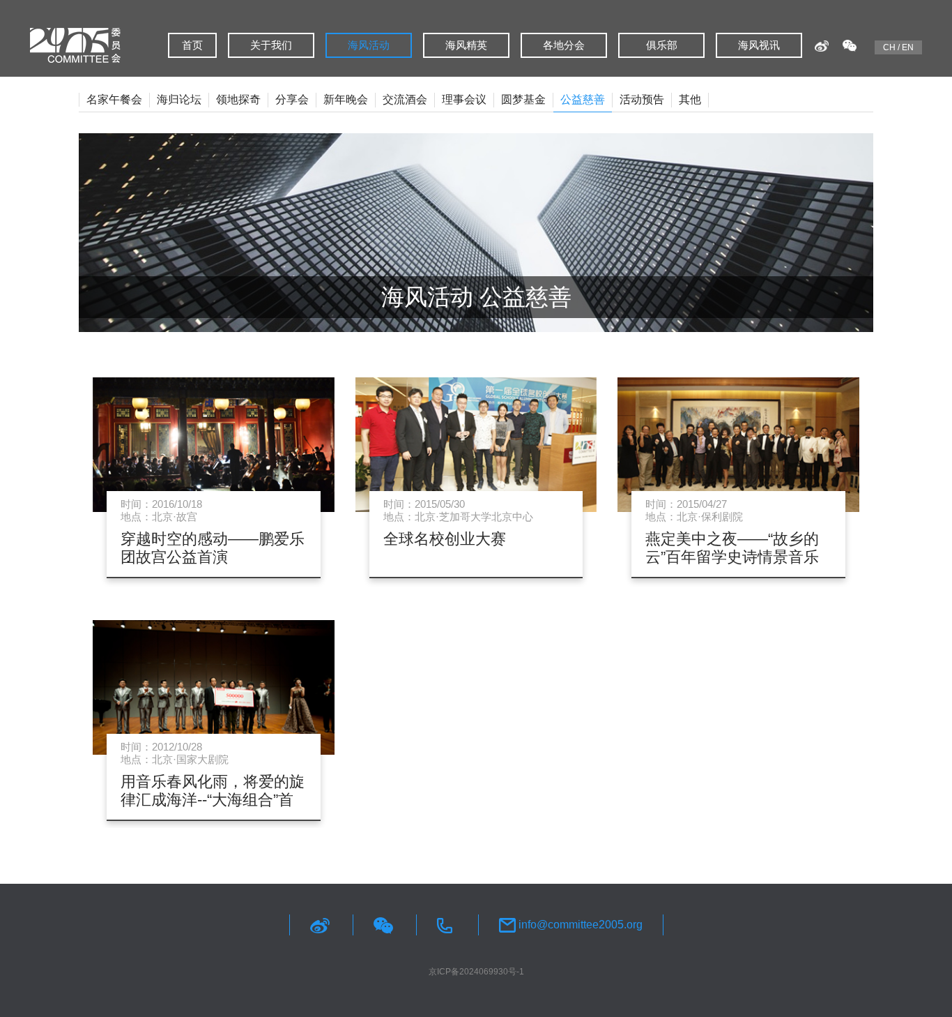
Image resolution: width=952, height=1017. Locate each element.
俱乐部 (661, 45)
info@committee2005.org (579, 925)
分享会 (292, 99)
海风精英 (466, 45)
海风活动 (369, 45)
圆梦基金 (523, 99)
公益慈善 (582, 99)
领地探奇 (238, 99)
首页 (192, 45)
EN (908, 47)
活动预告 (642, 99)
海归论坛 (179, 99)
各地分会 (564, 45)
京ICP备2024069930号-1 (476, 972)
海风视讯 (759, 45)
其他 (690, 99)
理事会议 (464, 99)
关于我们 (271, 45)
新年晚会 (345, 99)
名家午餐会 (114, 99)
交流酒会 (405, 99)
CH (889, 47)
